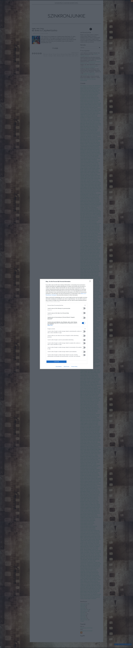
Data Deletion (59, 366)
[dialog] (66, 324)
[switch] (83, 308)
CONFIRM (56, 361)
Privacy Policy (74, 366)
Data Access (66, 366)
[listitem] (66, 305)
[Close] (90, 281)
